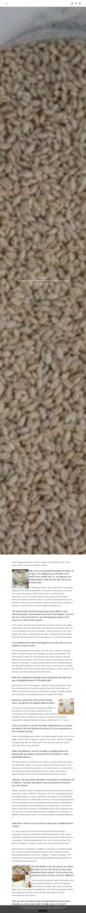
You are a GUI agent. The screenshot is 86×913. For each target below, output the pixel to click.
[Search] (76, 3)
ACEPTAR (43, 911)
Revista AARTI (38, 283)
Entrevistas (43, 277)
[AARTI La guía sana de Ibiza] (6, 3)
